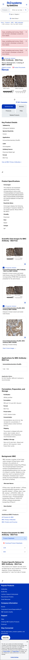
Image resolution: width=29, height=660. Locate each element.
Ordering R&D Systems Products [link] (10, 622)
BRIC (12, 22)
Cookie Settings (14, 657)
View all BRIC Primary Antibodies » (11, 162)
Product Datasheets (8, 538)
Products (7, 22)
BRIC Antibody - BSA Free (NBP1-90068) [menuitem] (12, 24)
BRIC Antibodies (19, 22)
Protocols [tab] (8, 111)
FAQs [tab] (21, 111)
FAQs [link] (2, 619)
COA (4, 548)
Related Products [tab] (14, 115)
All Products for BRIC (8, 517)
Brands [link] (3, 606)
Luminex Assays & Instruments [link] (9, 594)
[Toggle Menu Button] (3, 4)
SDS (4, 552)
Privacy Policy (6, 651)
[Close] (26, 32)
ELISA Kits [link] (4, 591)
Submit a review (6, 67)
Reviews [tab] (21, 106)
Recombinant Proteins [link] (7, 597)
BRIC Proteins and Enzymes (9, 522)
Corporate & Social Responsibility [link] (10, 609)
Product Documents (19, 67)
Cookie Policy (15, 651)
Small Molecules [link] (5, 599)
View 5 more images (9, 348)
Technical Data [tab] (9, 106)
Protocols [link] (4, 624)
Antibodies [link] (4, 589)
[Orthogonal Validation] (8, 58)
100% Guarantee (22, 102)
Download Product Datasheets (13, 543)
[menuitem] (2, 22)
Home (2, 22)
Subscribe (6, 637)
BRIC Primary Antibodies (8, 519)
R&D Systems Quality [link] (7, 612)
